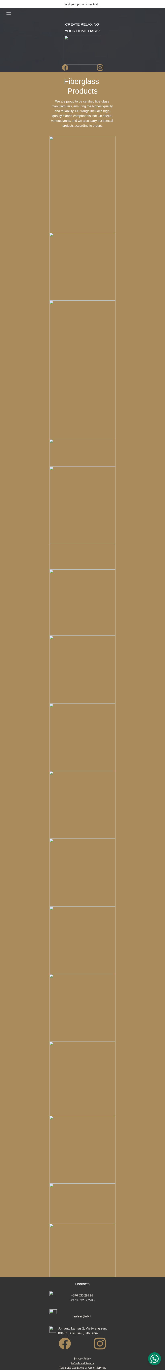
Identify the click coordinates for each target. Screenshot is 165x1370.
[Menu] (8, 13)
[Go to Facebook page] (67, 67)
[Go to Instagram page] (100, 67)
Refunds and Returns (82, 1363)
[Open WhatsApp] (154, 1358)
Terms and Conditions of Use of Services (82, 1367)
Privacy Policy (82, 1358)
